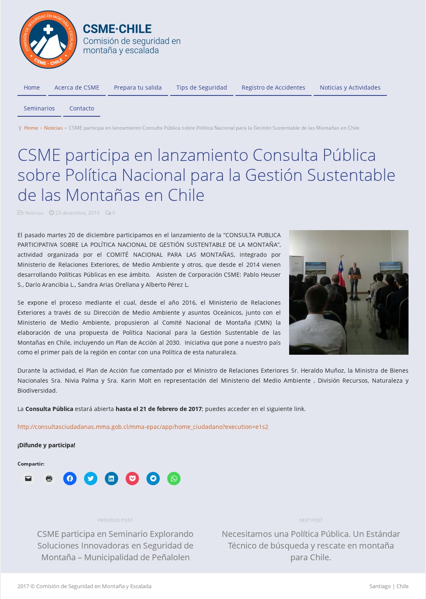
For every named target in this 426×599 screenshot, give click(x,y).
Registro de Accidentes (273, 87)
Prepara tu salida (138, 87)
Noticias (53, 127)
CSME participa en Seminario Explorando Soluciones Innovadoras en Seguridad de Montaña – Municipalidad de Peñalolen (115, 545)
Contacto (81, 108)
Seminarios (39, 108)
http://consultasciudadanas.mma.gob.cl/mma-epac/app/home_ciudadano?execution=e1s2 (142, 427)
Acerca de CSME (76, 87)
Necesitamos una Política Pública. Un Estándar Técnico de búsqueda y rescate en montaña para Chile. (311, 545)
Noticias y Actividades (350, 87)
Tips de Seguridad (201, 87)
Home (32, 87)
